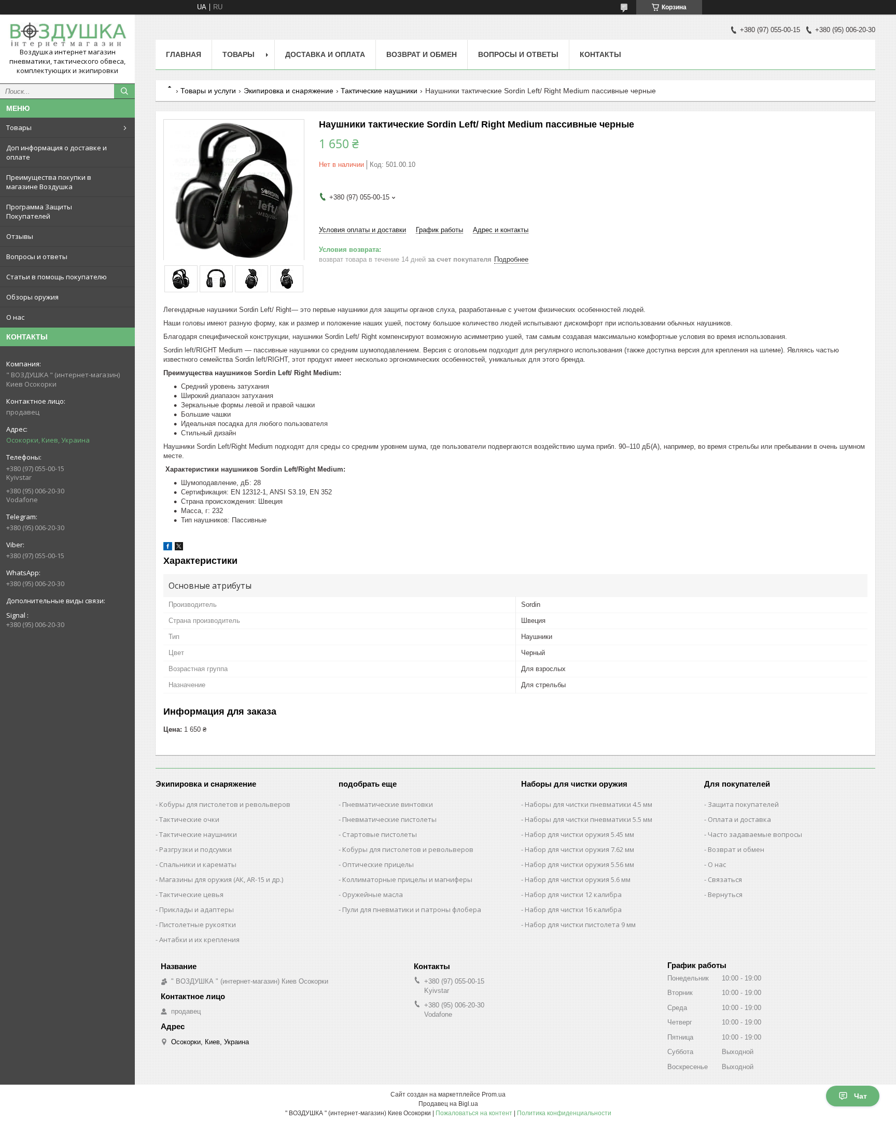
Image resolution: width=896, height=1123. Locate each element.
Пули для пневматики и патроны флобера (411, 909)
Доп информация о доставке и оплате (56, 152)
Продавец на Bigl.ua (448, 1103)
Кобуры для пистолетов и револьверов (224, 804)
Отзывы (19, 236)
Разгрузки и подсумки (195, 849)
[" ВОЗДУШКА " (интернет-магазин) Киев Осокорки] (67, 35)
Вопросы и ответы (36, 256)
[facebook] (167, 548)
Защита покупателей (743, 804)
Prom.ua (494, 1094)
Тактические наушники (379, 91)
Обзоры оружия (32, 297)
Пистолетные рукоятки (197, 924)
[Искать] (124, 91)
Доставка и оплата (325, 54)
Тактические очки (189, 819)
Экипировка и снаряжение (288, 91)
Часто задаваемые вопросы (755, 834)
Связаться (725, 879)
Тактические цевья (191, 894)
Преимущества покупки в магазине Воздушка (48, 182)
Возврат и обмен (421, 54)
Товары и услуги (208, 91)
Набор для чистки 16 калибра (573, 909)
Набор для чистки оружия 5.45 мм (579, 834)
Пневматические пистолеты (389, 819)
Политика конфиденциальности (564, 1113)
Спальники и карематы (197, 864)
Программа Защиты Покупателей (39, 211)
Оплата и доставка (739, 819)
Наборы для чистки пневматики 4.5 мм (588, 804)
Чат (860, 1096)
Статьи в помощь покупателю (56, 276)
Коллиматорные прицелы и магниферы (407, 879)
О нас (15, 317)
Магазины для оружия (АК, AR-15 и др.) (221, 879)
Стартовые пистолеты (379, 834)
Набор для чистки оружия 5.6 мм (578, 879)
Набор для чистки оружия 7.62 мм (579, 849)
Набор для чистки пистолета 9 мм (580, 924)
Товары (19, 127)
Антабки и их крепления (199, 939)
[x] (179, 548)
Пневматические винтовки (387, 804)
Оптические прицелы (378, 864)
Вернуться (725, 894)
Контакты (600, 54)
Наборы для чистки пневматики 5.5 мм (588, 819)
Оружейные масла (372, 894)
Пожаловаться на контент (474, 1113)
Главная (183, 54)
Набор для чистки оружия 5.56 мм (579, 864)
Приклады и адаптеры (196, 909)
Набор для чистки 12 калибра (573, 894)
